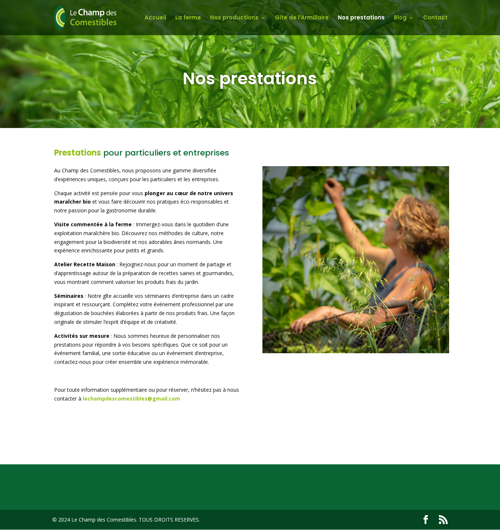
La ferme (188, 18)
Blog (400, 18)
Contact (435, 18)
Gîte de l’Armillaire (302, 18)
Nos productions (234, 18)
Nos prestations (361, 18)
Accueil (155, 18)
